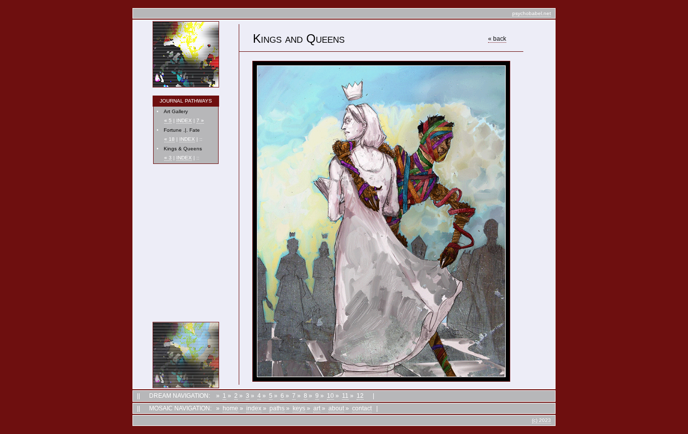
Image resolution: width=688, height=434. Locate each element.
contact (362, 408)
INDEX (184, 120)
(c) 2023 (541, 420)
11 (345, 395)
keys (299, 408)
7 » (200, 120)
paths (277, 408)
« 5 (168, 120)
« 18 (169, 139)
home (230, 408)
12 (360, 395)
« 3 (168, 157)
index (253, 408)
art (316, 408)
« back (497, 38)
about (336, 408)
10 (330, 395)
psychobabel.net (531, 13)
